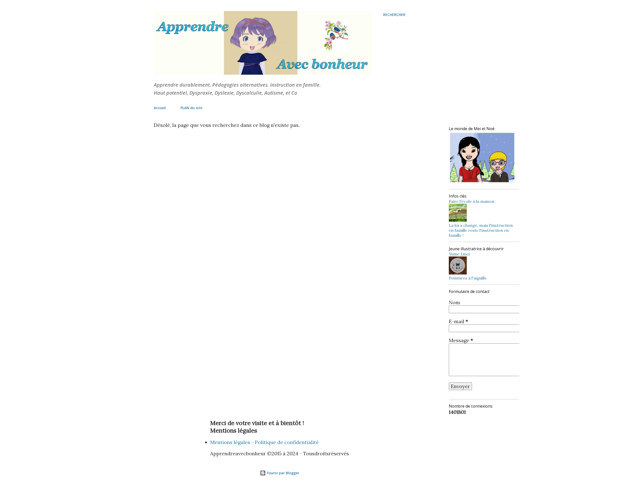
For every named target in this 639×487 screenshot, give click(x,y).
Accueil (160, 107)
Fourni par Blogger (282, 473)
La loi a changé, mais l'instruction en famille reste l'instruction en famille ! (481, 230)
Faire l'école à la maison (471, 201)
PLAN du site (191, 107)
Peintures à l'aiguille (468, 277)
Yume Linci (459, 253)
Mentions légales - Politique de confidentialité (264, 442)
